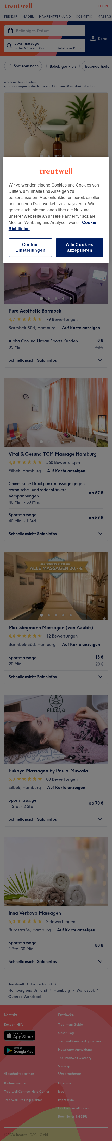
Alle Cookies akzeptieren (80, 247)
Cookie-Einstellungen (30, 247)
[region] (56, 210)
